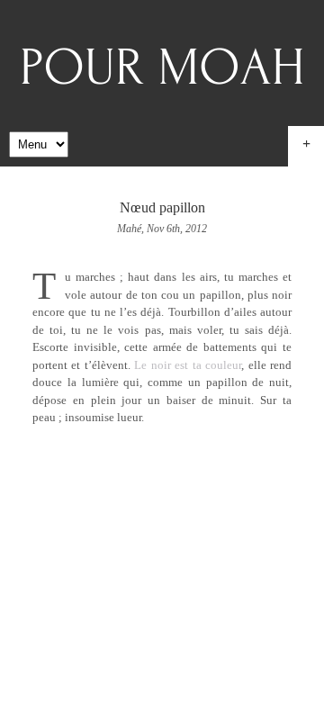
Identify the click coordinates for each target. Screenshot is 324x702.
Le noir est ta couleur (187, 365)
